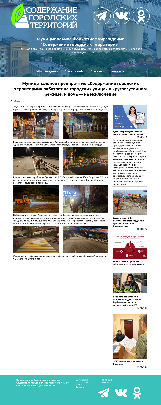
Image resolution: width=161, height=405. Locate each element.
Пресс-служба (74, 71)
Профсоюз (97, 71)
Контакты (118, 71)
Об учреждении (47, 71)
